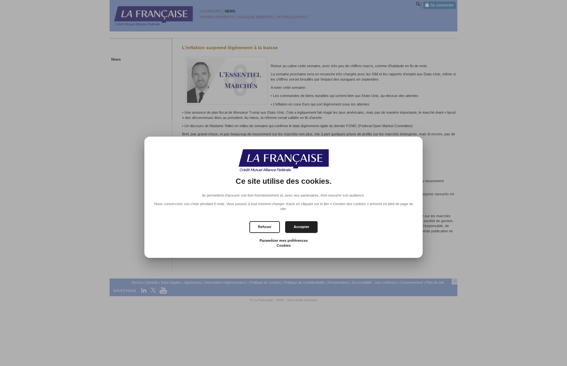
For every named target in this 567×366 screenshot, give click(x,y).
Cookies (284, 245)
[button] (301, 227)
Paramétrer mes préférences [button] (284, 240)
